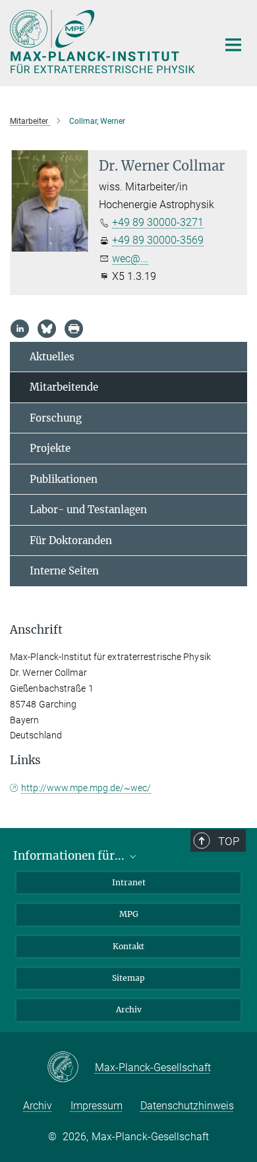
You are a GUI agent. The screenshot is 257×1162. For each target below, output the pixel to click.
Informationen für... (70, 855)
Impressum (97, 1105)
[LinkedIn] (20, 329)
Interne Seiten (64, 571)
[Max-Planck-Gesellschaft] (71, 1068)
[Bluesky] (47, 329)
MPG (128, 914)
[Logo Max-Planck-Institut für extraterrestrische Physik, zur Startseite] (104, 41)
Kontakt (128, 946)
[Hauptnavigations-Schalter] (233, 45)
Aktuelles (52, 356)
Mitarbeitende (64, 387)
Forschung (56, 418)
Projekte (50, 448)
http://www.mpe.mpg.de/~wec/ (86, 788)
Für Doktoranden (71, 540)
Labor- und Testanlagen (88, 509)
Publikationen (64, 479)
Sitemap (128, 978)
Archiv (129, 1009)
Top (228, 841)
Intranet (129, 882)
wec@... (130, 258)
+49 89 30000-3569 (158, 240)
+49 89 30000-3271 (158, 222)
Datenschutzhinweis (187, 1105)
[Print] (74, 329)
